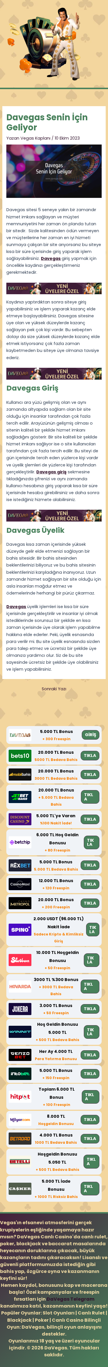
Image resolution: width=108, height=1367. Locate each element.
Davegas (51, 258)
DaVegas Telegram (70, 1299)
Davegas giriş (51, 472)
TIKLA (90, 755)
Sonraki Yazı (54, 689)
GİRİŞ (90, 735)
